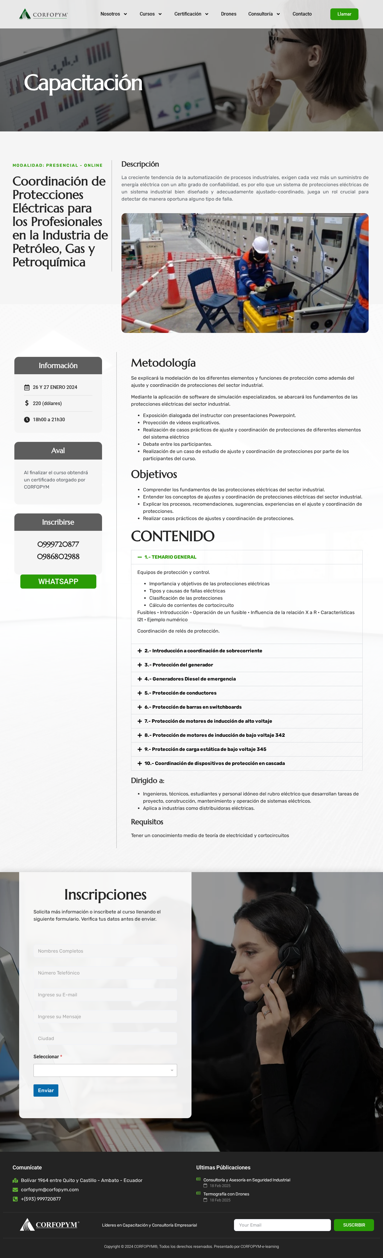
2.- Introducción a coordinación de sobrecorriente (203, 651)
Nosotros (110, 14)
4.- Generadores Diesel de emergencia (190, 679)
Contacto (302, 14)
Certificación (187, 14)
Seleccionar (48, 1057)
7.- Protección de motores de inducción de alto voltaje (208, 721)
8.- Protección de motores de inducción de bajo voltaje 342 (215, 735)
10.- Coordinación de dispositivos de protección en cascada (215, 763)
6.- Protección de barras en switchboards (193, 707)
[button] (246, 557)
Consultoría (260, 14)
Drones (228, 14)
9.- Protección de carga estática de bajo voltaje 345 (205, 749)
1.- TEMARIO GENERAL (171, 557)
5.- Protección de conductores (181, 693)
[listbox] (105, 1070)
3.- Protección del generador (179, 665)
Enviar (46, 1090)
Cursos (147, 14)
